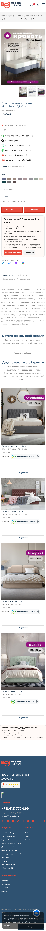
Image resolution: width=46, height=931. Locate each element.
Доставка (34, 209)
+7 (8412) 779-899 (15, 808)
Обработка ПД (7, 868)
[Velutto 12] (30, 179)
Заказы (4, 891)
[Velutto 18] (41, 179)
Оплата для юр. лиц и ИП (11, 854)
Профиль (4, 881)
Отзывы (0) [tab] (23, 279)
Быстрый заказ (12, 209)
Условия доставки (13, 252)
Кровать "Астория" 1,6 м (11, 601)
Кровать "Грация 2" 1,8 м (12, 511)
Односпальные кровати (34, 16)
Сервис (27, 836)
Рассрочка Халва (8, 836)
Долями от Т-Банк (8, 847)
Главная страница (8, 16)
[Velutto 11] (25, 179)
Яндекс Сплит (6, 840)
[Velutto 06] (14, 179)
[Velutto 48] (3, 179)
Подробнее (23, 473)
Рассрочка (29, 252)
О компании (29, 833)
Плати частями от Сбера (11, 843)
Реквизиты (29, 840)
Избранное (5, 884)
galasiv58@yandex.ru (10, 816)
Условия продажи (8, 864)
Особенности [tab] (23, 275)
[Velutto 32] (9, 181)
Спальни (20, 16)
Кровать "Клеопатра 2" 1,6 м (13, 446)
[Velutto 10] (20, 179)
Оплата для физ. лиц (9, 850)
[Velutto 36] (14, 181)
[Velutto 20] (3, 181)
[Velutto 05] (9, 179)
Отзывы (4, 861)
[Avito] (22, 263)
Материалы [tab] (8, 279)
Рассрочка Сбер (7, 833)
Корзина (4, 888)
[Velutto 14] (36, 179)
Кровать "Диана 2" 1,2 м (11, 691)
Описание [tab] (7, 275)
